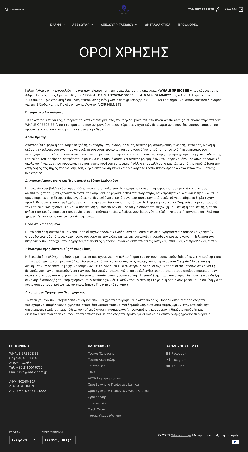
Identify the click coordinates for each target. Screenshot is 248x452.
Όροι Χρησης (97, 397)
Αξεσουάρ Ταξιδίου (117, 25)
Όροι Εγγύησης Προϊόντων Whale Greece (118, 391)
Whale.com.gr (181, 435)
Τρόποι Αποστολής (101, 360)
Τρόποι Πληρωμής (101, 353)
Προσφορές (188, 25)
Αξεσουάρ (80, 25)
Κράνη (55, 25)
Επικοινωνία (97, 403)
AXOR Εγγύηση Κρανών (105, 378)
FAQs (91, 372)
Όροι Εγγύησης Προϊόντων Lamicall (114, 384)
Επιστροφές (96, 366)
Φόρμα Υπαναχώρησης (105, 415)
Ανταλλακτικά (157, 25)
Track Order (96, 409)
